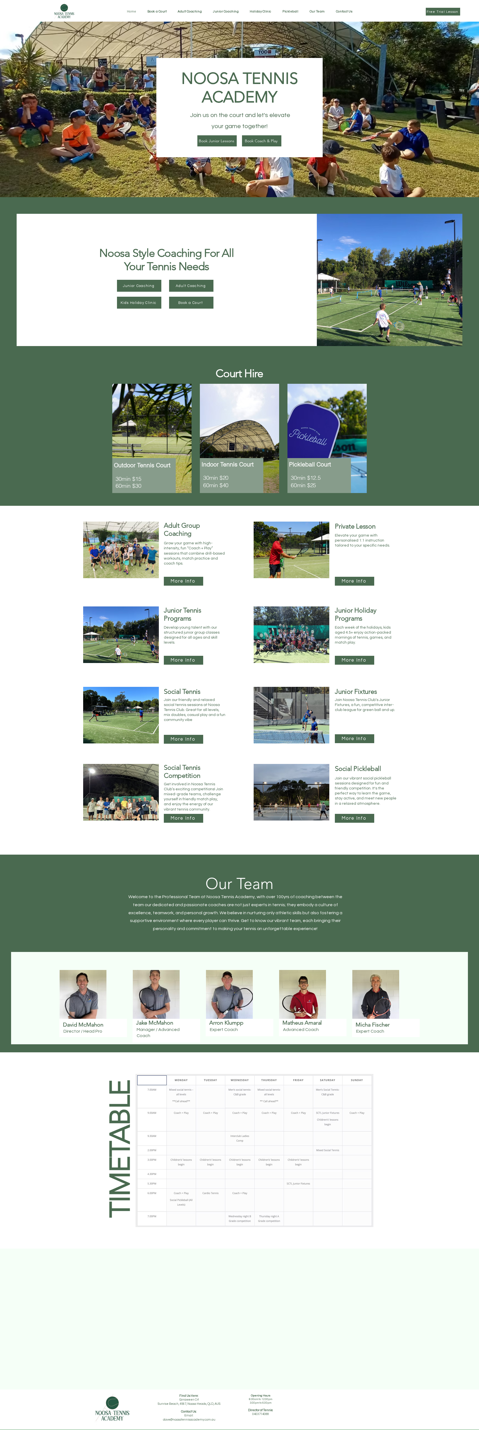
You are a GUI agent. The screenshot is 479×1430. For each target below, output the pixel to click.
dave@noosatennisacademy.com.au (189, 1419)
